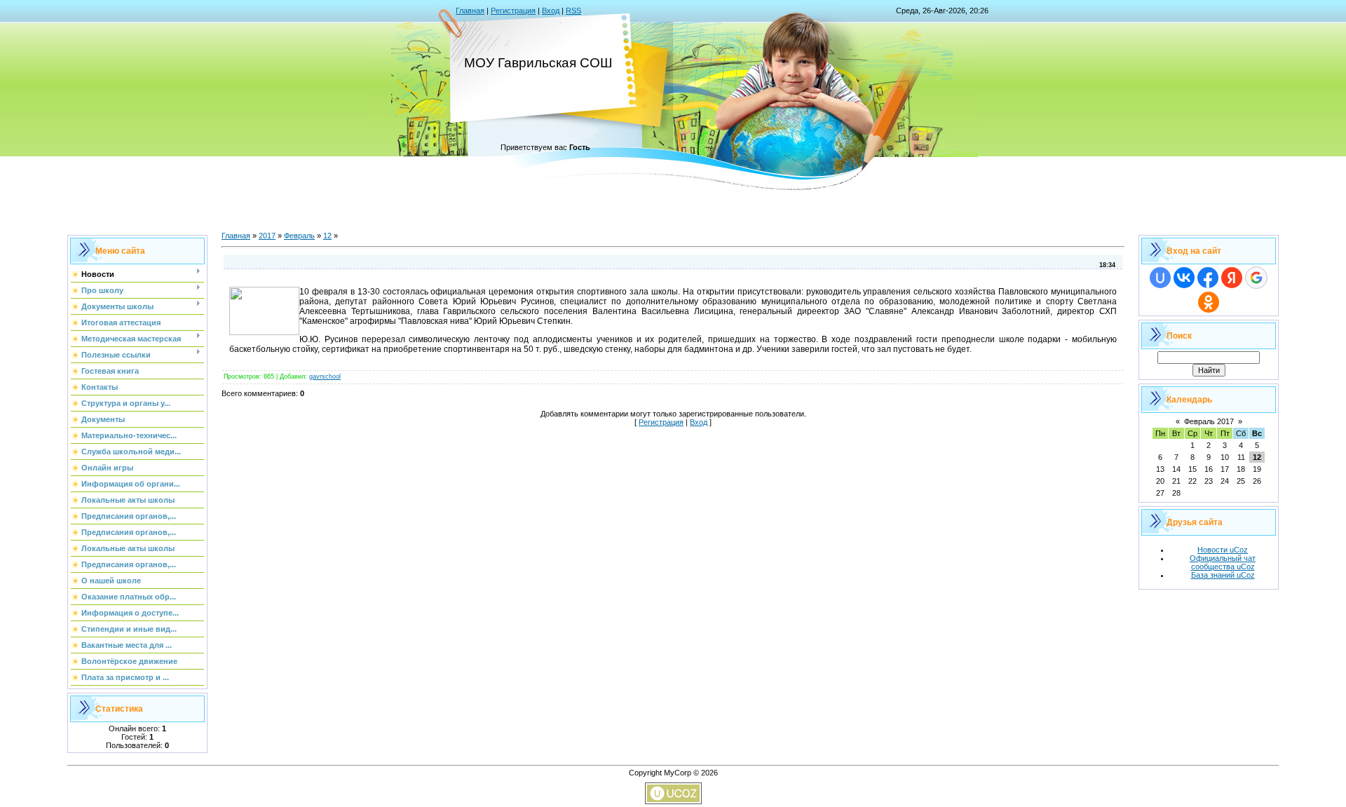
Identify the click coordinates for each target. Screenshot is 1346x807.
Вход (550, 10)
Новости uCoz (1222, 549)
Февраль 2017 (1209, 421)
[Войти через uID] (1160, 277)
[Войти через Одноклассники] (1208, 302)
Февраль (299, 235)
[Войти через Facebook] (1207, 277)
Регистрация (513, 10)
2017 (267, 235)
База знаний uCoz (1223, 575)
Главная (470, 10)
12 (327, 235)
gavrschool (325, 376)
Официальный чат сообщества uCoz (1223, 562)
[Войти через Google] (1256, 277)
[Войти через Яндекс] (1231, 277)
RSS (573, 10)
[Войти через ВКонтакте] (1184, 277)
